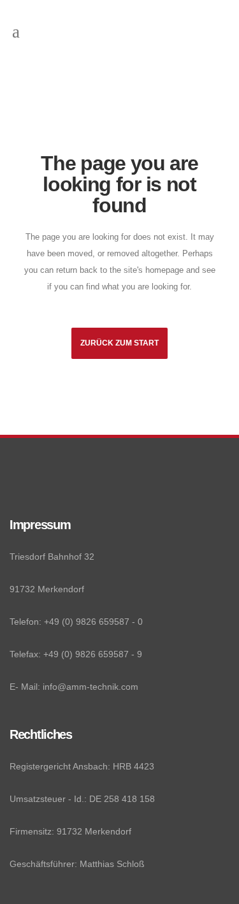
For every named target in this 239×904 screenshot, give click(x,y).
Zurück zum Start (119, 343)
